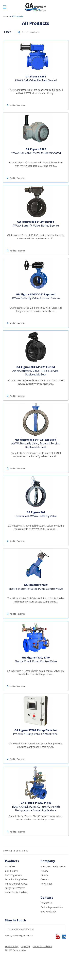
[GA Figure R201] (36, 56)
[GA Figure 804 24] (36, 347)
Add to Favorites (17, 105)
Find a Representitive (51, 907)
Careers (44, 879)
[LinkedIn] (64, 937)
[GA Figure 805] (36, 492)
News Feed (46, 883)
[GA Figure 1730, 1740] (36, 637)
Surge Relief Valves (15, 888)
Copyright (25, 946)
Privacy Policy (11, 946)
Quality (44, 875)
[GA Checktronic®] (36, 564)
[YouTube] (58, 936)
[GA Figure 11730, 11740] (36, 782)
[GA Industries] (35, 11)
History (44, 870)
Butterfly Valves (13, 875)
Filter (7, 32)
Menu (4, 7)
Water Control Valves (16, 892)
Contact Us (46, 902)
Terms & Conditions (42, 946)
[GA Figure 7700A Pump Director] (36, 710)
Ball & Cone (11, 870)
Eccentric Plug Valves (16, 879)
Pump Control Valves (16, 883)
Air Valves (10, 866)
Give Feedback (48, 911)
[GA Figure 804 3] (36, 201)
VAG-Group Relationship (53, 866)
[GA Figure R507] (36, 129)
